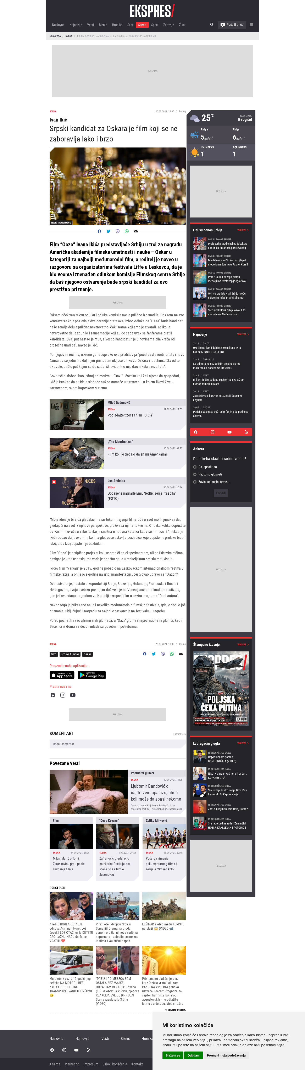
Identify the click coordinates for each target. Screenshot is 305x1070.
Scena (142, 25)
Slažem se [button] (173, 1055)
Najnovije (76, 25)
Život (182, 25)
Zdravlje (168, 25)
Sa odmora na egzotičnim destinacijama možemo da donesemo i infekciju (221, 363)
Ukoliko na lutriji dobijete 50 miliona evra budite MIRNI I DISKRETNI (221, 347)
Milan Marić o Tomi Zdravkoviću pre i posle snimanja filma (71, 849)
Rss (246, 432)
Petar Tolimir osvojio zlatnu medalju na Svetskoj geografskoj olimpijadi (221, 277)
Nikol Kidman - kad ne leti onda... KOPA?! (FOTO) (221, 773)
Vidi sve (241, 230)
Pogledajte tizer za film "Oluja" (118, 414)
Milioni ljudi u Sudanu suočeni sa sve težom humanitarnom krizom (221, 379)
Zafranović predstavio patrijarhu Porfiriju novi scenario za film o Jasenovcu (117, 849)
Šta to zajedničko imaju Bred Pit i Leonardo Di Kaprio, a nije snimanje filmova (221, 790)
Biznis (103, 25)
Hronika (117, 25)
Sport (154, 25)
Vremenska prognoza (221, 118)
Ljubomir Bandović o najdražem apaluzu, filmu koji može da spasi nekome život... (118, 792)
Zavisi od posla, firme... (214, 482)
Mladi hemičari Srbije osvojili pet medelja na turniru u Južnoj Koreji (221, 260)
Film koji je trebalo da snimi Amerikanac (118, 453)
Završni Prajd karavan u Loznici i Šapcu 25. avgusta (221, 395)
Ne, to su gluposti (210, 474)
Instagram (63, 695)
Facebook (53, 695)
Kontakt (137, 1064)
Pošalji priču (235, 25)
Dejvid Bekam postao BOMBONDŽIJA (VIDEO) (221, 756)
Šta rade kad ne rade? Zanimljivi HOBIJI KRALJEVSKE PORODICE (221, 823)
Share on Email (135, 231)
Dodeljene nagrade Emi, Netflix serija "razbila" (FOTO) (118, 492)
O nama (54, 1064)
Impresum (90, 1064)
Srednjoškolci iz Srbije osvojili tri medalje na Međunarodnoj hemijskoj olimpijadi (221, 310)
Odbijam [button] (194, 1055)
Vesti (90, 25)
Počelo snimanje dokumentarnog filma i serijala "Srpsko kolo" (164, 849)
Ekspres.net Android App (92, 675)
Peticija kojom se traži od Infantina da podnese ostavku (221, 411)
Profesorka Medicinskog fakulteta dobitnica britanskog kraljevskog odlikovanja (221, 243)
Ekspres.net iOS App (62, 675)
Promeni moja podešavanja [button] (226, 1055)
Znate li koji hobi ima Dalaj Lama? (221, 806)
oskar (87, 654)
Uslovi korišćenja (114, 1064)
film (53, 654)
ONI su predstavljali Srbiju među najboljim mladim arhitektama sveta (221, 293)
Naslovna (58, 25)
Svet (130, 25)
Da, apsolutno (208, 467)
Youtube (73, 695)
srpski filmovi (70, 654)
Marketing (72, 1064)
